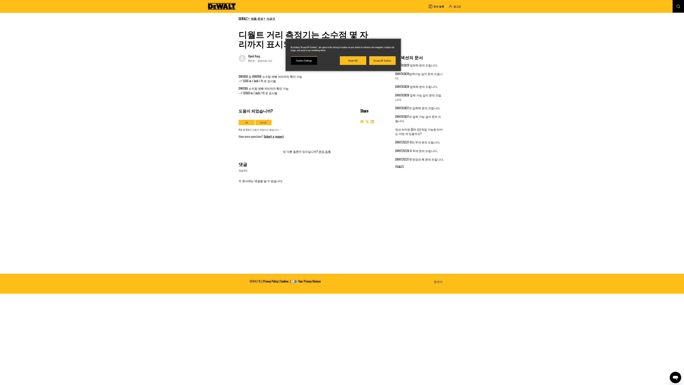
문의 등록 (325, 151)
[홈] (221, 6)
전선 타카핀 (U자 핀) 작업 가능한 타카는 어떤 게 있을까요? (419, 131)
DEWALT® (255, 281)
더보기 (399, 166)
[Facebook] (362, 121)
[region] (343, 54)
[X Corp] (367, 121)
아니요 (263, 122)
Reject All (353, 60)
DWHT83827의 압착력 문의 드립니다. (417, 108)
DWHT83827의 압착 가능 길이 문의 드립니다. (418, 118)
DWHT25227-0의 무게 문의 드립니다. (417, 142)
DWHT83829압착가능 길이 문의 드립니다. (419, 76)
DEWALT (243, 18)
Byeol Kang (254, 56)
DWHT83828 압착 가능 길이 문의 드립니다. (418, 97)
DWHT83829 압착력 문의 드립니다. (416, 65)
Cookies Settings (304, 60)
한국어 (438, 281)
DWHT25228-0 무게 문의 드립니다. (416, 151)
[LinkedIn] (372, 121)
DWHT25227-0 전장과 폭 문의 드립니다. (419, 159)
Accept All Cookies (382, 60)
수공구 (271, 18)
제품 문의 (257, 18)
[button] (456, 6)
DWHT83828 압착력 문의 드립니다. (416, 86)
